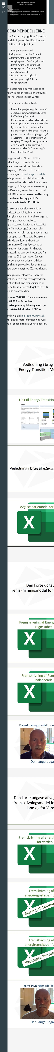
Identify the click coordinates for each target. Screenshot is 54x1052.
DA (3, 7)
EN (3, 11)
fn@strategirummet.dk (33, 174)
